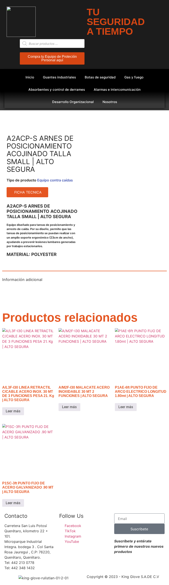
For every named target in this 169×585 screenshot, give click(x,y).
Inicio (30, 77)
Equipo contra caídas (55, 180)
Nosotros (110, 102)
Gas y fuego (133, 77)
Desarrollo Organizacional (73, 102)
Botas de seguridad (100, 77)
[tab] (42, 254)
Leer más (13, 411)
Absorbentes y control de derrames (56, 89)
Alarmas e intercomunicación (117, 89)
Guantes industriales (59, 77)
